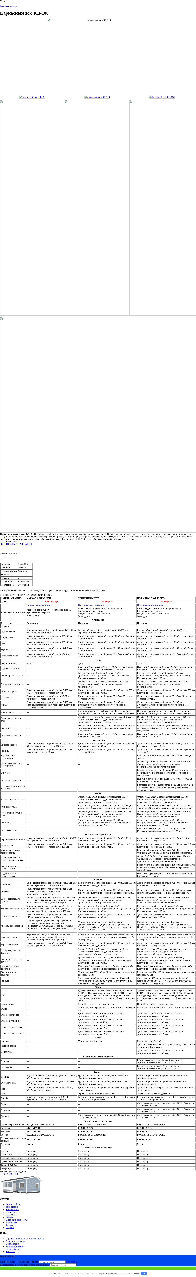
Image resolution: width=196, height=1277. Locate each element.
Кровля (9, 1217)
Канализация (12, 1209)
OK (144, 1273)
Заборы (9, 1225)
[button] (16, 544)
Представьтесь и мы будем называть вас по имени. (24, 1265)
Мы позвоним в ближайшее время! (19, 1262)
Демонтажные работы (16, 1220)
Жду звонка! (72, 1262)
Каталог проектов (14, 1246)
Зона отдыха (12, 1207)
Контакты (10, 1251)
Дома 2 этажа (12, 1244)
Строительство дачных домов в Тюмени (25, 1238)
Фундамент (11, 1222)
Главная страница (8, 6)
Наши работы (12, 1249)
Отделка (10, 1227)
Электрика (11, 1214)
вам (16, 1262)
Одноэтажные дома (15, 1241)
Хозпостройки (13, 1204)
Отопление (11, 1212)
